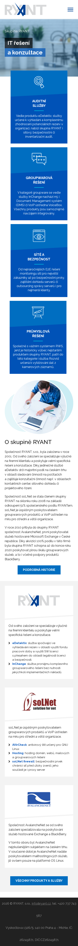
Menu (70, 9)
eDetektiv (19, 643)
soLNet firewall (23, 761)
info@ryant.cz (41, 903)
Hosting (17, 753)
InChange (19, 664)
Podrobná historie (39, 570)
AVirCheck (19, 745)
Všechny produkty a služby (39, 880)
